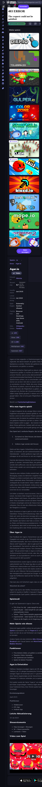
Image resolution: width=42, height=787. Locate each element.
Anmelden (23, 7)
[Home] (3, 9)
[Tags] (3, 88)
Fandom (19, 328)
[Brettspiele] (3, 47)
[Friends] (3, 7)
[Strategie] (3, 76)
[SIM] (3, 70)
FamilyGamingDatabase (27, 402)
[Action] (3, 40)
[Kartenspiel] (3, 60)
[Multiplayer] (3, 29)
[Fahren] (3, 53)
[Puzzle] (3, 63)
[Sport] (3, 73)
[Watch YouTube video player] (33, 756)
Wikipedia (20, 326)
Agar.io (18, 264)
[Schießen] (3, 66)
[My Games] (9, 7)
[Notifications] (14, 7)
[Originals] (3, 25)
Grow (12, 264)
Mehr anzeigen (25, 251)
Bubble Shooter (16, 644)
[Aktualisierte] (3, 22)
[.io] (3, 57)
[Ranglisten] (3, 32)
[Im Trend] (3, 19)
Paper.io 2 (34, 631)
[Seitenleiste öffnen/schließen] (3, 2)
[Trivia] (3, 80)
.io (17, 260)
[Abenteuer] (3, 37)
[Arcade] (3, 43)
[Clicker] (3, 50)
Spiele (12, 260)
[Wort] (3, 83)
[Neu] (3, 15)
